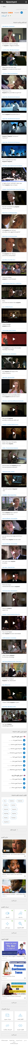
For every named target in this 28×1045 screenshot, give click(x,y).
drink (11, 726)
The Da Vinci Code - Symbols (8, 471)
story (3, 514)
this (16, 348)
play (6, 232)
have (7, 67)
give (17, 465)
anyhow (13, 805)
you (10, 67)
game (18, 232)
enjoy (12, 371)
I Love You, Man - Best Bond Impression (10, 49)
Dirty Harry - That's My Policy (8, 567)
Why (3, 418)
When (3, 67)
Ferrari (4, 538)
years (17, 702)
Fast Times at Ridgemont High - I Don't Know (11, 661)
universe (8, 373)
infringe (16, 44)
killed (8, 702)
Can (3, 724)
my (11, 657)
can (6, 536)
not (8, 206)
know (11, 114)
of (8, 585)
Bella (3, 301)
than (14, 302)
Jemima (9, 467)
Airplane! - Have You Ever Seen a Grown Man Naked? (13, 189)
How (3, 349)
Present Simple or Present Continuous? (11, 996)
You (3, 561)
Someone (15, 136)
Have (3, 585)
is (7, 349)
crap (20, 183)
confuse (9, 420)
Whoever (4, 395)
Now (4, 489)
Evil (4, 490)
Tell (3, 348)
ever (12, 67)
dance (8, 536)
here (10, 208)
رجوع (4, 6)
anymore (6, 809)
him (5, 208)
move (18, 69)
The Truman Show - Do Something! (9, 590)
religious (11, 45)
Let (3, 208)
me (8, 302)
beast (15, 185)
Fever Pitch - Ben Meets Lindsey (9, 706)
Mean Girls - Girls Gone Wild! (8, 377)
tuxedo (11, 69)
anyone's (14, 809)
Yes (8, 680)
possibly (4, 420)
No (3, 206)
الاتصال (14, 1042)
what (14, 114)
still (12, 183)
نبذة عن (25, 1040)
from (3, 185)
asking (9, 277)
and (17, 536)
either (5, 563)
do (14, 69)
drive (19, 536)
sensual (11, 255)
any (6, 585)
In (2, 183)
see (17, 396)
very (9, 232)
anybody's (20, 801)
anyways (13, 817)
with (15, 420)
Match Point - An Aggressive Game (9, 212)
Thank (4, 91)
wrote (9, 395)
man (11, 185)
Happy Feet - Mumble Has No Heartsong (11, 96)
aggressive (13, 232)
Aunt (5, 467)
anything (6, 813)
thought (8, 324)
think (3, 396)
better (11, 302)
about (13, 348)
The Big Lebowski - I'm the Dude (9, 637)
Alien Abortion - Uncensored (8, 26)
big (6, 349)
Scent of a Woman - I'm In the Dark (9, 518)
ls (2, 679)
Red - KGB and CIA (6, 684)
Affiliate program (4, 1040)
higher (10, 632)
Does (3, 114)
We (3, 44)
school (8, 183)
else (8, 92)
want (10, 44)
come (9, 279)
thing (11, 349)
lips (14, 255)
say (17, 92)
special (16, 512)
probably (14, 395)
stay (8, 208)
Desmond (12, 680)
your (10, 442)
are (7, 277)
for (3, 657)
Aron (9, 91)
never (4, 324)
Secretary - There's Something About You (11, 614)
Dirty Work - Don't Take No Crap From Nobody (12, 165)
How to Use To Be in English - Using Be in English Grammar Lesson (14, 956)
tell (12, 230)
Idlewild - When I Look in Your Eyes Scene (12, 874)
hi (18, 92)
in (7, 69)
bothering (12, 206)
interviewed (17, 633)
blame (8, 655)
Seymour (4, 138)
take (18, 183)
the (17, 371)
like (13, 92)
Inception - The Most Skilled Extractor (10, 424)
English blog (11, 1040)
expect (4, 610)
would (8, 326)
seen (15, 67)
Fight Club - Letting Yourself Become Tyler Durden (12, 400)
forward (14, 279)
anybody (7, 159)
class (12, 514)
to (12, 44)
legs (13, 657)
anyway (6, 817)
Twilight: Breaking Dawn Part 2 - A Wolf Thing (11, 283)
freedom (16, 45)
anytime (14, 813)
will (10, 371)
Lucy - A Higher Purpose (7, 306)
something (5, 726)
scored (6, 632)
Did (3, 230)
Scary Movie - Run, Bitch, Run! (8, 259)
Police (4, 277)
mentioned (5, 586)
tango (14, 536)
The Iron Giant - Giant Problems (9, 330)
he (4, 679)
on (3, 45)
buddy (19, 348)
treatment (14, 467)
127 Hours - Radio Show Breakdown (10, 73)
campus (11, 679)
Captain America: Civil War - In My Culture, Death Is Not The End (14, 894)
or (13, 185)
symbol (10, 489)
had (10, 465)
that (16, 69)
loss (7, 657)
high (5, 183)
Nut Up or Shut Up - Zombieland (9, 353)
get (6, 724)
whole (4, 373)
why (14, 159)
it (11, 395)
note (12, 586)
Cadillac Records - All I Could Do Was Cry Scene (13, 854)
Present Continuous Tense (8, 976)
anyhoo (5, 805)
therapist (14, 442)
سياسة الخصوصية (19, 1040)
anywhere (6, 822)
